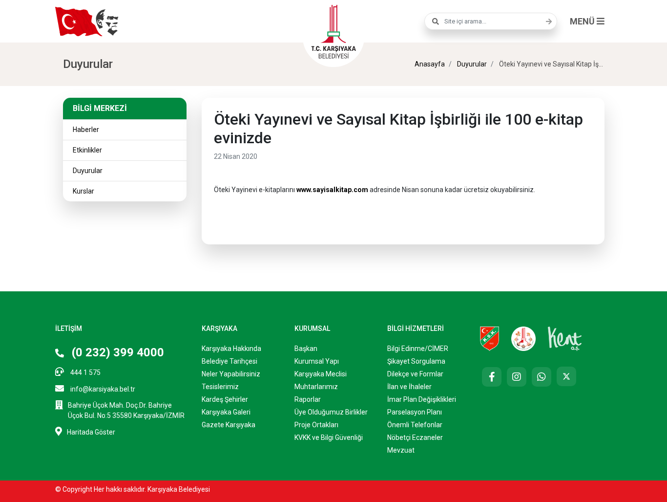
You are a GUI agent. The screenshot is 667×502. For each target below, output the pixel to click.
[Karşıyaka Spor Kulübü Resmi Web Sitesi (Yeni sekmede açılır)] (489, 338)
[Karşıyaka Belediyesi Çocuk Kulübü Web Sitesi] (523, 338)
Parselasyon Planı (414, 412)
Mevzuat (401, 450)
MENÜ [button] (583, 21)
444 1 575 (85, 372)
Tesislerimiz (220, 387)
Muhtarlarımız (316, 387)
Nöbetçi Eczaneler (415, 437)
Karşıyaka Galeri (226, 412)
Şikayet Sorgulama (416, 361)
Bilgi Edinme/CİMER (417, 348)
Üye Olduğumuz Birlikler (331, 412)
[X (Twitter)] (566, 376)
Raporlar (307, 399)
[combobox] (491, 21)
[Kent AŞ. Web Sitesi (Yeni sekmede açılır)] (565, 338)
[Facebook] (491, 377)
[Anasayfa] (333, 30)
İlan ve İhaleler (409, 387)
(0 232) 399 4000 (116, 352)
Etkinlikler (87, 150)
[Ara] (546, 21)
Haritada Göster (91, 432)
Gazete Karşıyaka (228, 425)
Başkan (305, 348)
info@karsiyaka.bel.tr (102, 389)
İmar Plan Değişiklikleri (421, 399)
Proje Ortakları (316, 425)
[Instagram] (516, 377)
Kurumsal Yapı (316, 361)
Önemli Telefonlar (414, 425)
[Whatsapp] (541, 377)
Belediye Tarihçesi (229, 361)
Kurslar (83, 191)
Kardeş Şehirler (225, 399)
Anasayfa (430, 64)
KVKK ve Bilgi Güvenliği (328, 437)
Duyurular (471, 64)
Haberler (86, 129)
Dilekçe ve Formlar (415, 374)
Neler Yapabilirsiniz (231, 374)
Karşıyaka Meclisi (320, 374)
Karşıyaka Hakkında (231, 348)
